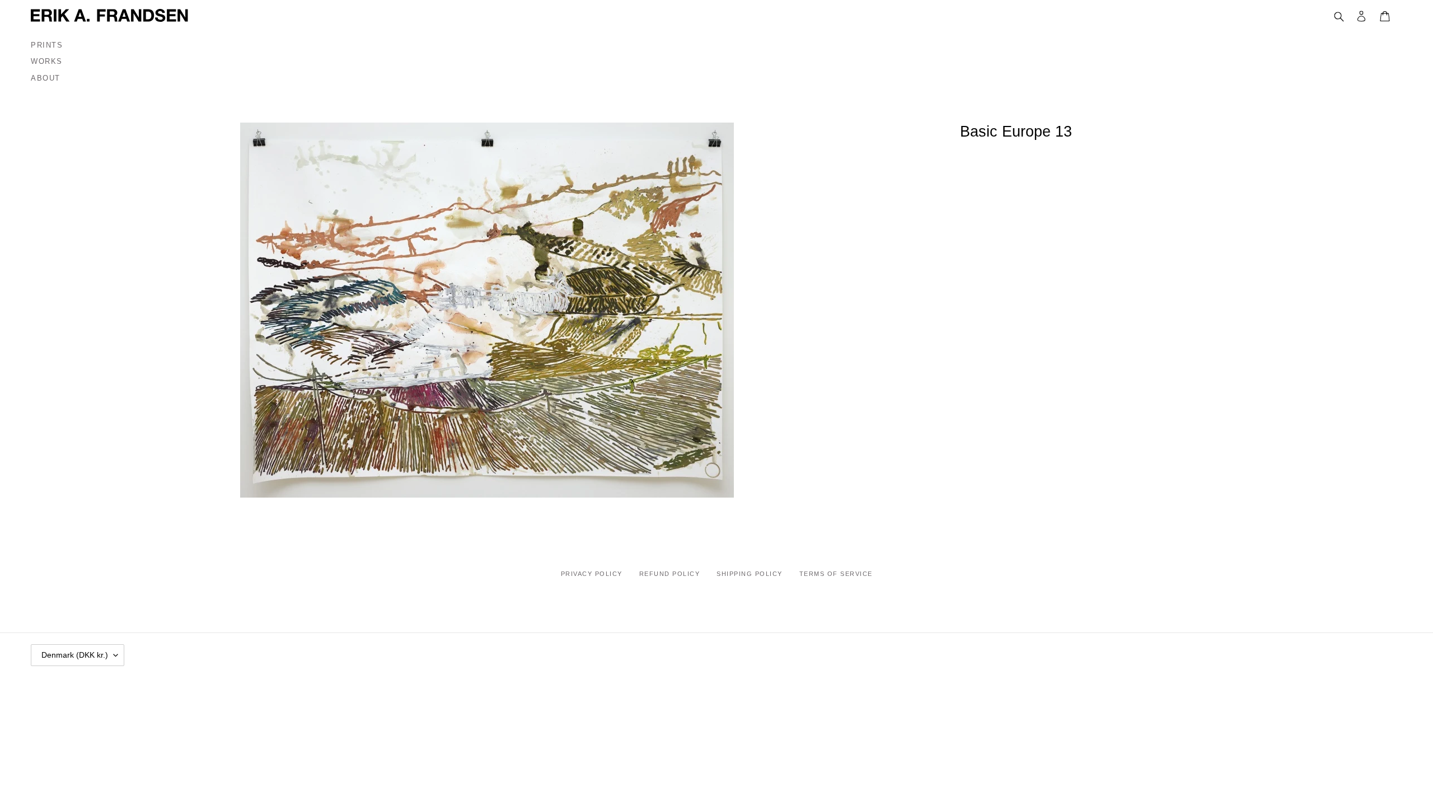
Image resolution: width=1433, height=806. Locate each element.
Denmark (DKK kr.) (74, 654)
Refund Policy (669, 573)
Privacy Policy (591, 573)
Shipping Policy (749, 573)
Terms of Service (836, 573)
